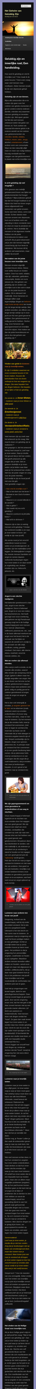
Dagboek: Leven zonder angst (12, 45)
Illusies (25, 45)
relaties (21, 137)
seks (20, 140)
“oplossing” (9, 858)
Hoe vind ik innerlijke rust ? (17, 489)
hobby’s (8, 140)
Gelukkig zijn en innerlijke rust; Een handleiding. (14, 39)
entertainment (16, 142)
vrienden (8, 137)
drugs (25, 140)
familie (15, 137)
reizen (14, 140)
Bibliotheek (8, 48)
